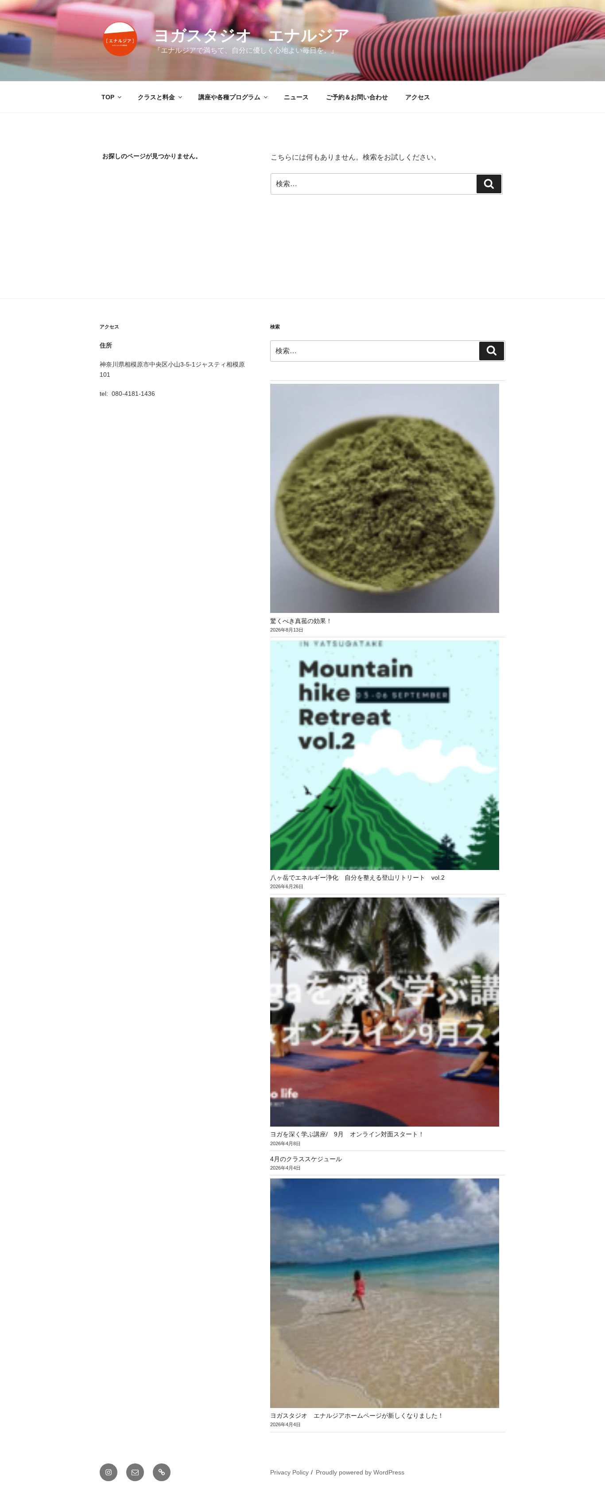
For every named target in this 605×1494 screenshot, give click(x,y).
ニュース (296, 97)
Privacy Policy (289, 1472)
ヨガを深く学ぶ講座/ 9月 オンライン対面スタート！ (347, 1134)
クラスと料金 (156, 97)
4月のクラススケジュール (306, 1158)
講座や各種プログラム (229, 97)
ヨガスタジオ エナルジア (252, 35)
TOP (107, 97)
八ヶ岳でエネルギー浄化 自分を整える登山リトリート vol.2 (357, 877)
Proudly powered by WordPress (360, 1472)
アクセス (417, 97)
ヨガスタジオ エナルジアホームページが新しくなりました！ (357, 1415)
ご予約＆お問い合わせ (357, 97)
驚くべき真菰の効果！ (301, 620)
